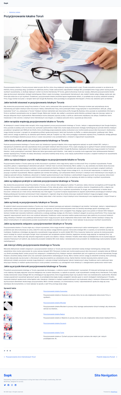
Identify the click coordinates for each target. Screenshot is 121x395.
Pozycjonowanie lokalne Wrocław (54, 303)
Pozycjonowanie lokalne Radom (54, 314)
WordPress (114, 392)
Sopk (6, 3)
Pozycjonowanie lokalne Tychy (53, 332)
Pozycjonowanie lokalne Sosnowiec (55, 291)
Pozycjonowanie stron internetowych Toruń (21, 357)
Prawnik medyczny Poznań (106, 357)
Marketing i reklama (14, 12)
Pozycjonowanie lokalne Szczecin (54, 323)
